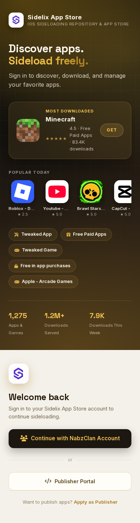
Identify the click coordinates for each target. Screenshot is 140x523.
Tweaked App (36, 234)
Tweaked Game (39, 250)
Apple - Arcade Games (47, 281)
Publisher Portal (75, 481)
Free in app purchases (45, 265)
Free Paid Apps (89, 234)
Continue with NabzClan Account (75, 438)
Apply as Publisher (95, 502)
